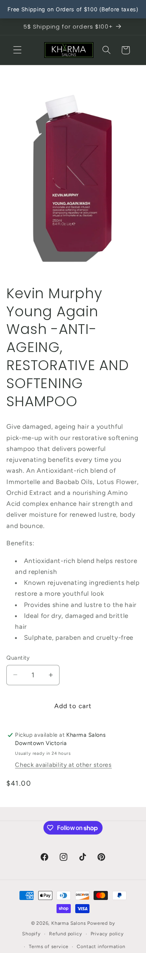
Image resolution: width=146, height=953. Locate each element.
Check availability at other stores (63, 764)
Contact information (101, 946)
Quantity (18, 657)
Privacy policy (107, 933)
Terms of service (49, 946)
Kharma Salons (68, 923)
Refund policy (65, 933)
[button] (17, 50)
